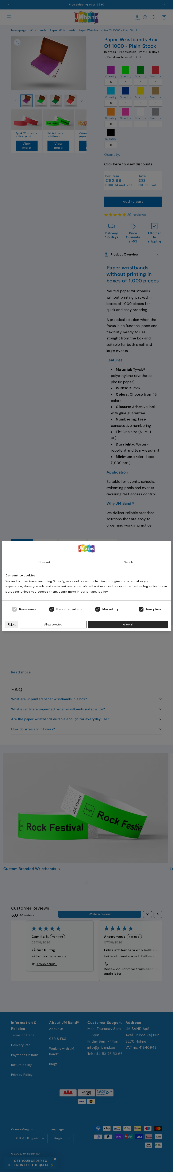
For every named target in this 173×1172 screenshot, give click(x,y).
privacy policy (97, 591)
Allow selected (53, 624)
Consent (44, 562)
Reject (12, 624)
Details (128, 562)
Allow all (128, 624)
